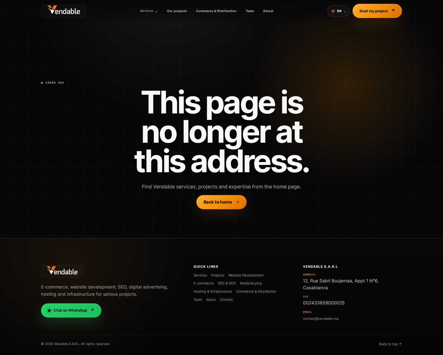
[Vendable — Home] (63, 11)
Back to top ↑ (390, 344)
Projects (217, 275)
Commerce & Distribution (216, 11)
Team (250, 11)
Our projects (177, 11)
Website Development (246, 275)
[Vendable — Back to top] (62, 271)
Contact (226, 300)
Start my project (377, 10)
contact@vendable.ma (320, 318)
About (268, 11)
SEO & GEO (227, 283)
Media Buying (251, 283)
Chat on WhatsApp (74, 310)
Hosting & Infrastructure (213, 291)
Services (149, 11)
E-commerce (204, 283)
